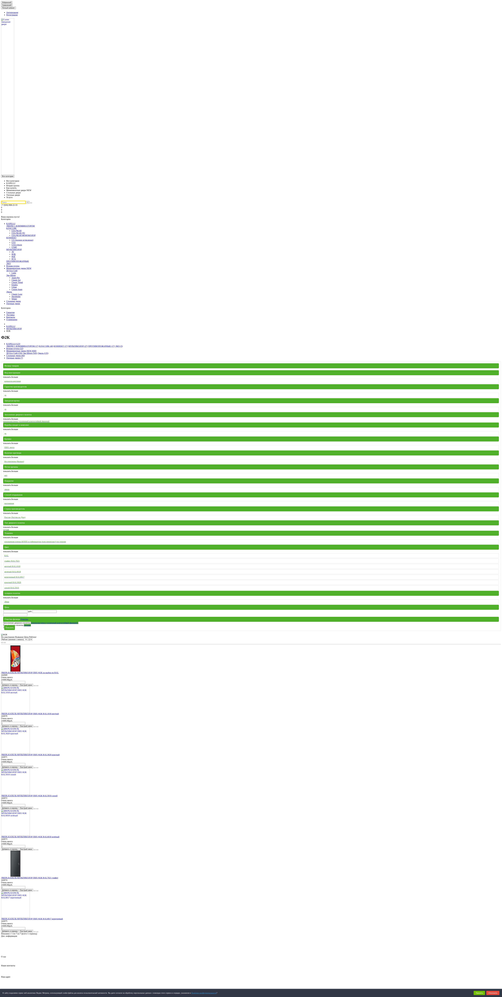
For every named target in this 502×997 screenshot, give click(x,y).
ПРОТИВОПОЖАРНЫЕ (17, 261)
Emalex (15, 285)
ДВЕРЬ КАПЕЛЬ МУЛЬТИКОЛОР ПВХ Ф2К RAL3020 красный (30, 755)
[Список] (5, 642)
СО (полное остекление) (22, 240)
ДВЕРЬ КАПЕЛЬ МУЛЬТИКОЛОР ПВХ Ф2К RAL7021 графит (29, 878)
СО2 (14, 242)
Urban (14, 287)
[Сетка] (2, 642)
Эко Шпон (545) (30, 353)
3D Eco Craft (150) (14, 353)
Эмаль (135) (43, 353)
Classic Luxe (17, 294)
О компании (11, 319)
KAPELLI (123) (13, 344)
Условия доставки (14, 950)
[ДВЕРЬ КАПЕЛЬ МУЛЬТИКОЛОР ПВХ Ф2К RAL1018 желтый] (15, 712)
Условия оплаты (13, 952)
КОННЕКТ (11, 238)
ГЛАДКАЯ (16, 231)
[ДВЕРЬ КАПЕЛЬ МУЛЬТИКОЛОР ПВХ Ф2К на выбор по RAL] (15, 671)
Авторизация (12, 12)
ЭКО (8, 263)
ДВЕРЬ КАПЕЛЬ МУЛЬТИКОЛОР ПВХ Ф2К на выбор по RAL (30, 673)
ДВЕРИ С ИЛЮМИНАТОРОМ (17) (22, 346)
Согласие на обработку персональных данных (26, 947)
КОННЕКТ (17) (61, 346)
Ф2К (14, 254)
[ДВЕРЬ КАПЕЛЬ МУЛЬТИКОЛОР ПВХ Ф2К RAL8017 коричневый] (15, 917)
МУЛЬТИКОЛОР (14, 249)
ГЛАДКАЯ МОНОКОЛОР (24, 235)
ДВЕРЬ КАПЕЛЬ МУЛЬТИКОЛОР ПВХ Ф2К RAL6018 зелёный (30, 837)
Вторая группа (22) (14, 348)
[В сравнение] (37, 685)
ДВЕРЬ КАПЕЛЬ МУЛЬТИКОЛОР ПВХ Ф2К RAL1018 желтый (30, 714)
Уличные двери (13, 303)
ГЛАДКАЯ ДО (18, 233)
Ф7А (14, 259)
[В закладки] (35, 685)
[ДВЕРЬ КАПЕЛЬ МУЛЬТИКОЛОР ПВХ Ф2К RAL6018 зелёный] (15, 835)
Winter (14, 299)
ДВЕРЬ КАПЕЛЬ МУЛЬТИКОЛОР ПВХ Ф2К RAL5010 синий (29, 796)
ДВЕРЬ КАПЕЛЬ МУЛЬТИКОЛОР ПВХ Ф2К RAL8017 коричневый (32, 919)
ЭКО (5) (119, 346)
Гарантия (10, 312)
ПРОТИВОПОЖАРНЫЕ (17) (101, 346)
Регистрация (12, 15)
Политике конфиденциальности (203, 993)
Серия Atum (17, 289)
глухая (27, 625)
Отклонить (492, 993)
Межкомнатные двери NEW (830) (21, 351)
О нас (3, 957)
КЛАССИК (11, 228)
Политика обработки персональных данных (26, 945)
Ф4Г (13, 256)
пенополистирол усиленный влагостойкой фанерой (54, 623)
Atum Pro (16, 278)
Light (14, 273)
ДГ (13, 252)
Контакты (10, 317)
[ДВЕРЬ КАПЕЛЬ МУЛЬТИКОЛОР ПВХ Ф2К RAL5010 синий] (15, 794)
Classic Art (16, 280)
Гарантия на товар (14, 940)
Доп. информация (9, 936)
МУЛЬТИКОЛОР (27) (78, 346)
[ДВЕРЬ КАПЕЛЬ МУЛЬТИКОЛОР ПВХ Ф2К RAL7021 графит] (15, 876)
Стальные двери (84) (15, 355)
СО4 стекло (17, 245)
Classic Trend (17, 282)
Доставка (10, 315)
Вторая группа (12, 266)
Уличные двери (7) (14, 358)
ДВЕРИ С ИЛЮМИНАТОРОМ (20, 226)
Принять (479, 993)
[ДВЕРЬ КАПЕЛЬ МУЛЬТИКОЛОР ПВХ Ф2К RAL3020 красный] (15, 753)
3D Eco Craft (11, 271)
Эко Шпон (11, 275)
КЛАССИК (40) (46, 346)
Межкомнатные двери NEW (18, 268)
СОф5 (14, 247)
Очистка (24, 619)
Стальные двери (13, 301)
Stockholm (16, 296)
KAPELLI (10, 223)
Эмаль (9, 292)
